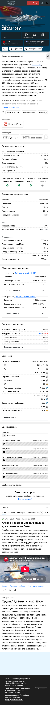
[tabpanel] (25, 295)
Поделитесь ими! (25, 499)
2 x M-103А (44, 203)
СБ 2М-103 (36, 65)
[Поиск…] (42, 3)
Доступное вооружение (13, 347)
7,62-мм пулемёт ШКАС (25, 273)
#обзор (22, 586)
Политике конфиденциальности (14, 698)
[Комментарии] (10, 590)
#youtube (13, 586)
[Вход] (47, 3)
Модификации (10, 418)
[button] (48, 56)
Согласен (41, 689)
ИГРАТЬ (33, 3)
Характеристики (13, 112)
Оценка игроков (29, 112)
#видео (5, 586)
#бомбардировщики (35, 586)
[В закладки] (15, 590)
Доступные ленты (13, 290)
